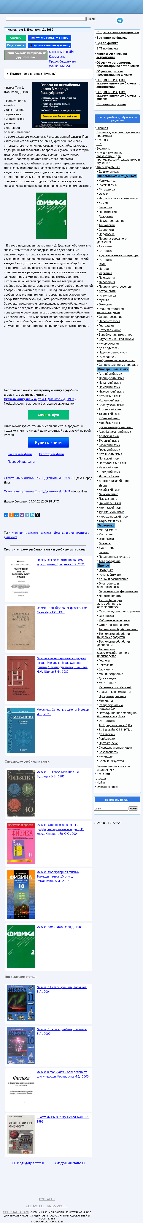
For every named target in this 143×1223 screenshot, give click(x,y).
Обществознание (111, 316)
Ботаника (105, 250)
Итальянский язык (111, 391)
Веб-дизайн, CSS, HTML (115, 729)
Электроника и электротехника (108, 585)
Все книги (103, 774)
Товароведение (109, 561)
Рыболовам (107, 738)
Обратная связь (107, 786)
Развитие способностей (115, 687)
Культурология (109, 343)
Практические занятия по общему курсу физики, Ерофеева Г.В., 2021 (61, 562)
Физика (104, 194)
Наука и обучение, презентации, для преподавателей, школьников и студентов (118, 157)
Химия (103, 202)
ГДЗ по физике (107, 43)
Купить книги (48, 442)
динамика (10, 537)
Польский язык (109, 458)
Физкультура (107, 295)
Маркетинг (106, 534)
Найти (100, 782)
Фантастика (107, 720)
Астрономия (107, 291)
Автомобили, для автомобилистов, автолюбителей (109, 604)
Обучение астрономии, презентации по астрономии (117, 64)
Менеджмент (108, 530)
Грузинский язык (110, 503)
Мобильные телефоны (114, 620)
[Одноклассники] (11, 515)
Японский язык (109, 476)
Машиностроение (111, 673)
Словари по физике (111, 104)
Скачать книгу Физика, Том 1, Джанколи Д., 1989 (37, 478)
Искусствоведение (112, 220)
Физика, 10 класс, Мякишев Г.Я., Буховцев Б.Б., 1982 (59, 774)
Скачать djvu (48, 415)
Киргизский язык (110, 507)
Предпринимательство (114, 556)
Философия (107, 282)
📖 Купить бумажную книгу (49, 37)
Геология (105, 660)
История (104, 268)
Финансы (105, 543)
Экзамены (103, 148)
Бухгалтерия (107, 547)
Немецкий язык (109, 387)
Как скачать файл (20, 454)
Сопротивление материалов (117, 32)
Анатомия (105, 246)
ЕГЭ (99, 144)
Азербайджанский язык (115, 431)
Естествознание (110, 330)
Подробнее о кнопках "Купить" (33, 73)
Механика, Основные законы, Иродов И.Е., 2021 (63, 712)
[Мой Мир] (16, 515)
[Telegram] (27, 515)
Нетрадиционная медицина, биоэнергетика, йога (117, 714)
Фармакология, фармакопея (118, 591)
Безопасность (108, 752)
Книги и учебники (108, 167)
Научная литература (113, 352)
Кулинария (106, 756)
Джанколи (61, 532)
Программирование (112, 696)
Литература (107, 189)
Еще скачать (15, 45)
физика (46, 532)
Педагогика (107, 234)
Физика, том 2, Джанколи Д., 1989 (59, 927)
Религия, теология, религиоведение (111, 310)
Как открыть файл (61, 51)
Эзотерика (106, 570)
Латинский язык (109, 396)
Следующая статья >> (70, 1163)
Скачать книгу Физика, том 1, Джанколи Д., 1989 (39, 399)
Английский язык (110, 373)
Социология (107, 229)
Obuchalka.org (16, 1212)
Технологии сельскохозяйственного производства (113, 653)
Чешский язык (108, 467)
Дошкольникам (109, 171)
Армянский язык (110, 409)
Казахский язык (109, 445)
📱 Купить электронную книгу (49, 45)
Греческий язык (109, 449)
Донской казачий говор (114, 480)
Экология (105, 304)
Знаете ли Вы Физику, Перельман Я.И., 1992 (63, 1119)
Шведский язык (109, 471)
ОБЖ (102, 264)
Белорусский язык (111, 404)
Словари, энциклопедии (115, 747)
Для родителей (109, 348)
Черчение (105, 273)
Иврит (103, 485)
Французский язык (111, 378)
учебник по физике (25, 532)
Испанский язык (110, 382)
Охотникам (106, 615)
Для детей (106, 216)
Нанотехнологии (110, 595)
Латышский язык (110, 454)
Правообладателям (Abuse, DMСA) (62, 64)
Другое (101, 778)
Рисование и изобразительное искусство (116, 358)
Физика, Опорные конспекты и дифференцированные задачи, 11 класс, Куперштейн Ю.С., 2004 (60, 829)
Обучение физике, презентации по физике (114, 73)
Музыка (104, 300)
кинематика (79, 532)
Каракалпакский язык (113, 516)
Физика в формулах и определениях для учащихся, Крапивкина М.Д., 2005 (63, 1074)
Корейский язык (109, 422)
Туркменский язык (111, 512)
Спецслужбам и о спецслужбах (110, 707)
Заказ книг (106, 665)
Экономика (106, 538)
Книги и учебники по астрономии (111, 55)
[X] (37, 515)
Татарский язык (109, 413)
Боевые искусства (111, 761)
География (106, 325)
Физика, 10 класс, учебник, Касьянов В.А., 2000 (62, 1031)
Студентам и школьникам (116, 339)
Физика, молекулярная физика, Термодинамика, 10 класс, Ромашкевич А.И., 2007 (58, 876)
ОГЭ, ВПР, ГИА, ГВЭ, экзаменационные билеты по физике (118, 95)
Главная (102, 128)
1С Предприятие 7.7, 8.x (115, 725)
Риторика (105, 259)
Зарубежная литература (115, 334)
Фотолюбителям (110, 574)
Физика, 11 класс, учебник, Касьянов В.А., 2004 (62, 989)
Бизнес (104, 552)
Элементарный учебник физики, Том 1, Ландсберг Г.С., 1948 (63, 610)
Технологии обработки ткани (118, 629)
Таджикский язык (110, 521)
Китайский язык (109, 489)
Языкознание (108, 498)
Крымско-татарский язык (116, 427)
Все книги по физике (111, 37)
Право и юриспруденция (116, 286)
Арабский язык (109, 436)
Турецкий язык (109, 440)
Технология (107, 225)
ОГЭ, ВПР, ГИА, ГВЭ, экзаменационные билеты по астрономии (118, 83)
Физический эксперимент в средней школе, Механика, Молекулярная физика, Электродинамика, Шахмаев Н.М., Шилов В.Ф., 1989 (62, 665)
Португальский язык (112, 463)
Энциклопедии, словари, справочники (113, 768)
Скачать (15, 37)
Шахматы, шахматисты (115, 691)
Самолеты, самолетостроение (119, 611)
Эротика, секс (108, 743)
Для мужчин (107, 734)
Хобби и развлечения (113, 579)
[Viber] (22, 515)
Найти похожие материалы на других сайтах (26, 55)
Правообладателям (21, 461)
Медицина (106, 700)
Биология (105, 207)
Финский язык (108, 494)
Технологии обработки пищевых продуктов (113, 635)
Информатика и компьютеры (119, 198)
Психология (107, 277)
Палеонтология (109, 321)
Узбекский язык (109, 418)
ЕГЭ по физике (107, 48)
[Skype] (32, 515)
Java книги (106, 669)
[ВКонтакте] (6, 515)
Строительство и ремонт (116, 624)
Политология (108, 211)
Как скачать (57, 56)
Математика (107, 180)
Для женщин (107, 678)
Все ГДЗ (102, 140)
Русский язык (108, 185)
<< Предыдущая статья (28, 1163)
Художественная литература (119, 255)
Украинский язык (110, 400)
